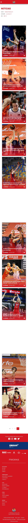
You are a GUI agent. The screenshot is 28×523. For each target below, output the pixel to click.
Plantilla (4, 479)
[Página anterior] (10, 429)
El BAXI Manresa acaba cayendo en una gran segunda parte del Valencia (13, 117)
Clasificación (4, 477)
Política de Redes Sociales (9, 517)
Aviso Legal (17, 517)
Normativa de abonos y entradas (9, 519)
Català (3, 503)
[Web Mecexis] (14, 459)
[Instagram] (12, 439)
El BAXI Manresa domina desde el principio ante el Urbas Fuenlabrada (13, 85)
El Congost (4, 487)
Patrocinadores (5, 489)
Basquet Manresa (5, 485)
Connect (3, 471)
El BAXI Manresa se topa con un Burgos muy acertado (13, 249)
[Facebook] (9, 439)
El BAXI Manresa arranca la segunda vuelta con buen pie (13, 380)
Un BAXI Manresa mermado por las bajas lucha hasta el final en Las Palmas (14, 183)
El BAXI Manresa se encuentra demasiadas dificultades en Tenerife (13, 314)
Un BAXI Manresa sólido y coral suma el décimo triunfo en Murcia (13, 282)
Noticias (3, 468)
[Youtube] (15, 439)
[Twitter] (19, 439)
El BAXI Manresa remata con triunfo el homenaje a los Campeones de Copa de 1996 (13, 150)
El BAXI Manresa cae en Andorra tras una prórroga (13, 52)
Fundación (4, 497)
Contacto (22, 517)
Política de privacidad (21, 519)
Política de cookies (14, 521)
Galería (3, 469)
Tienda (3, 493)
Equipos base (4, 484)
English (3, 504)
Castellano (4, 501)
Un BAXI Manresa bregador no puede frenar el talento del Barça (13, 413)
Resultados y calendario (7, 476)
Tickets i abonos (5, 495)
